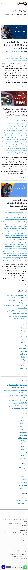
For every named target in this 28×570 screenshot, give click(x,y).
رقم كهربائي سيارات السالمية (17, 133)
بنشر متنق (22, 226)
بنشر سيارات (18, 540)
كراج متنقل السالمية (19, 142)
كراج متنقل (11, 255)
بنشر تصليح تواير (13, 222)
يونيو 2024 (24, 331)
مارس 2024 (23, 333)
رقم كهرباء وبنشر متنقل (15, 132)
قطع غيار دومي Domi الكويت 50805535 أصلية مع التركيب (15, 301)
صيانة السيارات (7, 133)
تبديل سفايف (14, 128)
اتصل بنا (25, 514)
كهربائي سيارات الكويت (18, 148)
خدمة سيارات (20, 214)
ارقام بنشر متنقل (19, 217)
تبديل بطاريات (21, 126)
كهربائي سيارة (18, 151)
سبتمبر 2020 (23, 354)
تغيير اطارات (22, 237)
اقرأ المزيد (24, 86)
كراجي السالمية (11, 142)
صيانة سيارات (21, 253)
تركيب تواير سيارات (17, 235)
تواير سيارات (14, 240)
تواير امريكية (11, 237)
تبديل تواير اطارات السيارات (18, 233)
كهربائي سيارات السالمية (18, 60)
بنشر (22, 53)
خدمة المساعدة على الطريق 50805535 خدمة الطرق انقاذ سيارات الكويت (14, 524)
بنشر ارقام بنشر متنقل (14, 219)
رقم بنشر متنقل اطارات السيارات (17, 251)
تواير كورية (14, 242)
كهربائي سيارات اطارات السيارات (9, 260)
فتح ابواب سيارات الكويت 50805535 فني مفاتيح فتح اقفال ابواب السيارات (14, 533)
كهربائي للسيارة (11, 151)
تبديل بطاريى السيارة (19, 231)
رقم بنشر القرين (19, 249)
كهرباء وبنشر (23, 488)
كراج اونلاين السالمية (19, 139)
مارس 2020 (23, 368)
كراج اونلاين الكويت (10, 139)
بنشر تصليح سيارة (19, 224)
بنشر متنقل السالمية (12, 56)
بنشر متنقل (17, 226)
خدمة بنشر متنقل (11, 246)
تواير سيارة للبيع (20, 242)
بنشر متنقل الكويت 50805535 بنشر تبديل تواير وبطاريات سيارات (14, 520)
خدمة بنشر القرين (19, 246)
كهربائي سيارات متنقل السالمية (17, 150)
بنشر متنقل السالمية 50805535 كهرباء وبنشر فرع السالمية (14, 45)
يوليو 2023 (24, 351)
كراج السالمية (7, 137)
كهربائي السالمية (19, 146)
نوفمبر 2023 (23, 345)
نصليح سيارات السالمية (19, 153)
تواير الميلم (16, 237)
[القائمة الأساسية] (2, 4)
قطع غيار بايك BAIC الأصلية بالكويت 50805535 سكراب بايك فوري (17, 317)
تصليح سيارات (9, 235)
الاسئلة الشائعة (24, 517)
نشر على (11, 51)
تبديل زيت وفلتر (21, 128)
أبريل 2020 (24, 365)
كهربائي (16, 258)
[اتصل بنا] (3, 567)
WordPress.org (22, 503)
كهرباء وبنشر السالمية (19, 58)
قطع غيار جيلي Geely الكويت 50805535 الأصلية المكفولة (15, 307)
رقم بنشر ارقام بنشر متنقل (18, 248)
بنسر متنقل (21, 219)
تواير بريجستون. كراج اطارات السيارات (14, 239)
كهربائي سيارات (12, 146)
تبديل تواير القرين (8, 233)
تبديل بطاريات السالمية (13, 126)
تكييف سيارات (10, 130)
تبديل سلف (9, 128)
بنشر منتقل (17, 230)
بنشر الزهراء (20, 221)
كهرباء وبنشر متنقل (20, 144)
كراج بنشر (16, 255)
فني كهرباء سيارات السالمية (14, 135)
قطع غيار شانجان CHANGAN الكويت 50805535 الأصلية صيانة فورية (17, 296)
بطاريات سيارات (10, 123)
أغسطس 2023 (22, 348)
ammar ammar (19, 51)
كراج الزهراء (21, 255)
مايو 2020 (24, 362)
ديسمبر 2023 (23, 342)
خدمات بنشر (9, 242)
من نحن (25, 536)
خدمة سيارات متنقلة (22, 527)
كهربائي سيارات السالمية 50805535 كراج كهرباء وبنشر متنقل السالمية (15, 111)
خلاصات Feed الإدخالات (20, 500)
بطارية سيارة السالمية (18, 124)
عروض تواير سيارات (13, 253)
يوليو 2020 (24, 357)
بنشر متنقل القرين (10, 228)
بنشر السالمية (20, 56)
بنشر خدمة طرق (11, 224)
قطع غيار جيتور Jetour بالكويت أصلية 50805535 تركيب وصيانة (17, 312)
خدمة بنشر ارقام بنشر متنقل (18, 244)
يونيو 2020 (24, 359)
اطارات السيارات (11, 217)
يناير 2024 (24, 339)
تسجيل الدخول (23, 497)
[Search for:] (14, 374)
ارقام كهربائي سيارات (18, 123)
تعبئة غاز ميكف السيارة (18, 130)
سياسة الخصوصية (23, 530)
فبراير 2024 (23, 336)
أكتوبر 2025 (23, 328)
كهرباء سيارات (20, 120)
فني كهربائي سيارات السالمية (17, 137)
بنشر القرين (8, 221)
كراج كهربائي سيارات (15, 141)
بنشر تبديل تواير (20, 222)
